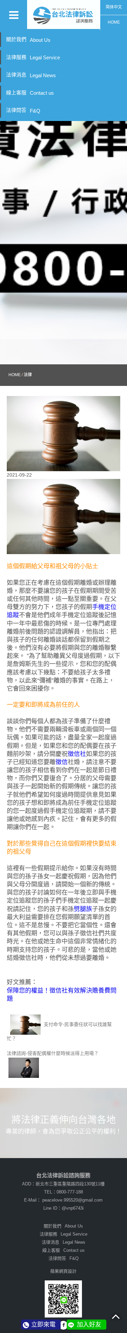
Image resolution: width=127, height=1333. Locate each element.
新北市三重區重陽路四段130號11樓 (70, 1183)
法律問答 (23, 110)
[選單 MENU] (13, 14)
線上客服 (30, 93)
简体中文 (114, 7)
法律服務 (33, 57)
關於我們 (28, 39)
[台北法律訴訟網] (63, 14)
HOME (114, 22)
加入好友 (89, 1324)
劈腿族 (83, 909)
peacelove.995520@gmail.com (72, 1200)
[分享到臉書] (63, 1325)
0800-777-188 (70, 1191)
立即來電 (43, 1324)
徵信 (62, 762)
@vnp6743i (73, 1208)
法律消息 (31, 75)
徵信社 (77, 754)
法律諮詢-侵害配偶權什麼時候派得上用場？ (53, 1053)
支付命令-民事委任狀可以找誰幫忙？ (59, 1031)
